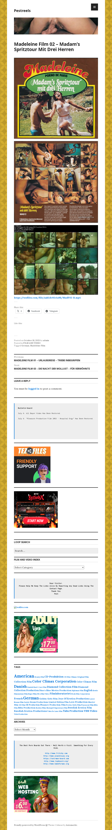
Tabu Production (73, 711)
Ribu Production (26, 707)
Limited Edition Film (59, 702)
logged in (33, 388)
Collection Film (23, 681)
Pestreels (22, 10)
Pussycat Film (87, 705)
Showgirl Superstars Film (56, 708)
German (25, 345)
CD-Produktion (54, 676)
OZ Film (22, 705)
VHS (86, 711)
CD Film (67, 677)
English (88, 690)
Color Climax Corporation (54, 681)
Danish (20, 686)
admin (46, 340)
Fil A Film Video (43, 694)
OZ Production (33, 705)
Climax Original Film (80, 677)
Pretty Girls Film (73, 705)
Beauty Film (39, 677)
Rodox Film (41, 708)
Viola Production (21, 714)
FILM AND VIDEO (32, 343)
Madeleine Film (37, 345)
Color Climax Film (87, 681)
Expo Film (32, 694)
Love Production (78, 702)
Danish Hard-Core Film (36, 687)
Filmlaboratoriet (60, 693)
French (18, 698)
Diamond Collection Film (62, 686)
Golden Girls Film (48, 698)
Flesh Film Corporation (80, 694)
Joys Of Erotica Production (73, 698)
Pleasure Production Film (53, 705)
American (24, 676)
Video (93, 711)
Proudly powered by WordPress (29, 825)
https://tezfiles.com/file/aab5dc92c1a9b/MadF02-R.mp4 (47, 297)
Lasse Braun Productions (36, 702)
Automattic (71, 825)
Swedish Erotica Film (80, 707)
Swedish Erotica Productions (30, 711)
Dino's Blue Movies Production (55, 690)
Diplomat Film (77, 691)
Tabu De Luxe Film (54, 711)
